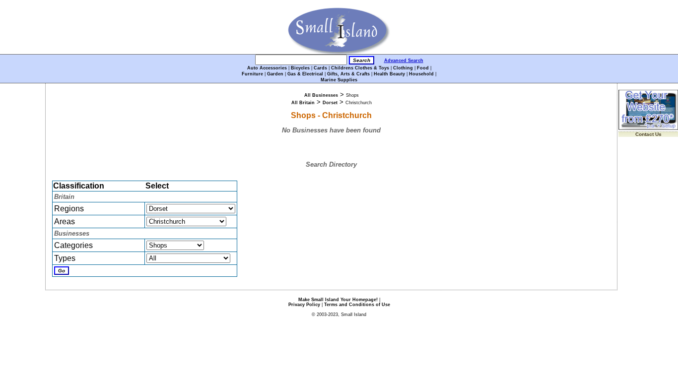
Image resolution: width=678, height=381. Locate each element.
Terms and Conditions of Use (357, 304)
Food (423, 67)
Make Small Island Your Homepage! (338, 299)
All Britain (303, 102)
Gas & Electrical (305, 73)
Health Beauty (389, 73)
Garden (275, 73)
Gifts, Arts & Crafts (348, 73)
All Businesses (321, 95)
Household (421, 73)
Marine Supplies (339, 79)
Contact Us (648, 134)
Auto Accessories (267, 67)
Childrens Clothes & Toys (360, 67)
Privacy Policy (304, 304)
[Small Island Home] (339, 52)
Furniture (252, 73)
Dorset (330, 102)
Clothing (403, 67)
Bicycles (300, 67)
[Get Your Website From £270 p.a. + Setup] (648, 128)
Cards (320, 67)
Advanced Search (403, 60)
